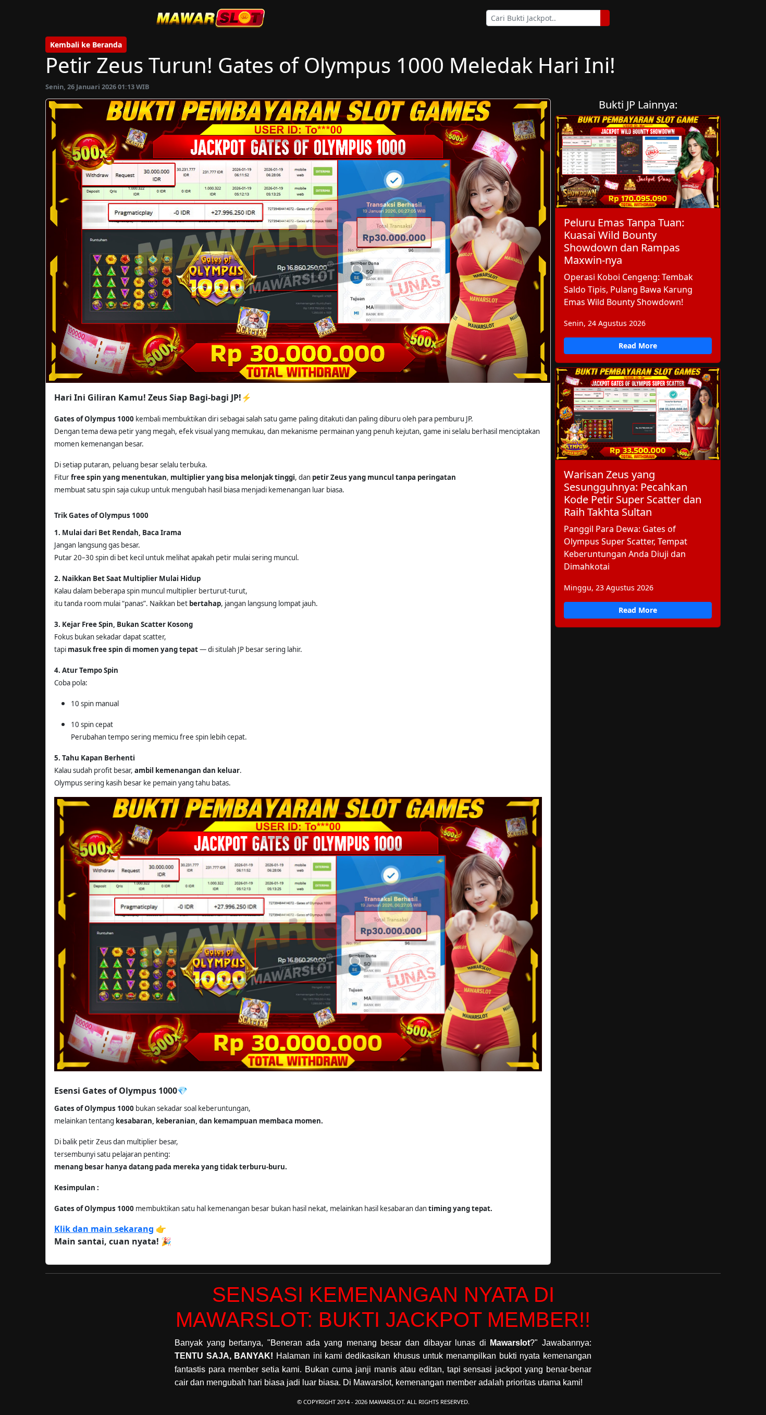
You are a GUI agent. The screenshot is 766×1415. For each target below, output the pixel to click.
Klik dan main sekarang (104, 1229)
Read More (638, 345)
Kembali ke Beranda (86, 45)
